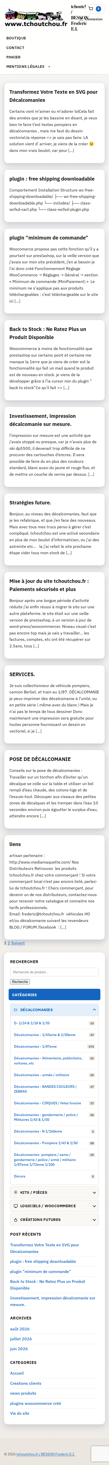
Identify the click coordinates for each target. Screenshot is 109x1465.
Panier (13, 57)
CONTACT (15, 47)
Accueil (17, 1373)
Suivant (18, 942)
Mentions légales (25, 66)
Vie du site (19, 1413)
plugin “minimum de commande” (48, 237)
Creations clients (25, 1383)
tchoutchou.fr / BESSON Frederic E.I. (45, 1454)
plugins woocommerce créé (35, 1403)
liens (15, 844)
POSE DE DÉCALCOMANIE (40, 759)
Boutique (16, 38)
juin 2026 (19, 1348)
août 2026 (20, 1328)
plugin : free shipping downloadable (52, 178)
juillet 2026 (21, 1338)
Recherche (20, 982)
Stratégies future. (30, 502)
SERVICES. (22, 674)
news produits (23, 1393)
